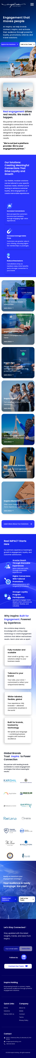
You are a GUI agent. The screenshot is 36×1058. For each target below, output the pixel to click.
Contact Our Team (16, 966)
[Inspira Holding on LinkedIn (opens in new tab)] (24, 957)
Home (6, 1008)
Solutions (7, 1011)
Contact (22, 1014)
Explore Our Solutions (8, 44)
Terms (21, 1017)
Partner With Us (9, 1014)
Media (21, 1011)
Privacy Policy (23, 1020)
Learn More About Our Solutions (16, 524)
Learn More (8, 308)
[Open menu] (32, 4)
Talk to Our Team (26, 44)
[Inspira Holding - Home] (14, 4)
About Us (22, 1008)
